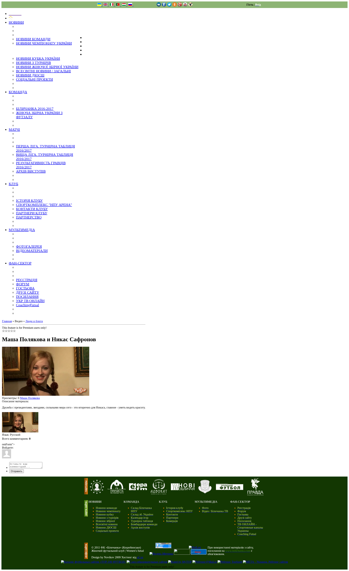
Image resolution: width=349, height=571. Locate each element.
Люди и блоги (34, 321)
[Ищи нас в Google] (180, 5)
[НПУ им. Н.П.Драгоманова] (97, 493)
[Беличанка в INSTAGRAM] (190, 5)
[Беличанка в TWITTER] (169, 5)
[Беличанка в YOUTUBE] (185, 5)
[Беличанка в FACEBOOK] (164, 5)
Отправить (16, 471)
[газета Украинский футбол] (229, 489)
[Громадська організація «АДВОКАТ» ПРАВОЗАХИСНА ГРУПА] (159, 493)
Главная (7, 321)
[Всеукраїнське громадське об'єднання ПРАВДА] (255, 494)
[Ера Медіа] (138, 489)
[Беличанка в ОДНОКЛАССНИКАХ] (174, 5)
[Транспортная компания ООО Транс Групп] (205, 493)
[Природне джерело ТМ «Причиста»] (116, 492)
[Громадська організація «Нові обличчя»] (182, 489)
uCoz (140, 557)
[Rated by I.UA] (182, 553)
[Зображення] (20, 422)
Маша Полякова (30, 398)
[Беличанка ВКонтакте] (159, 5)
